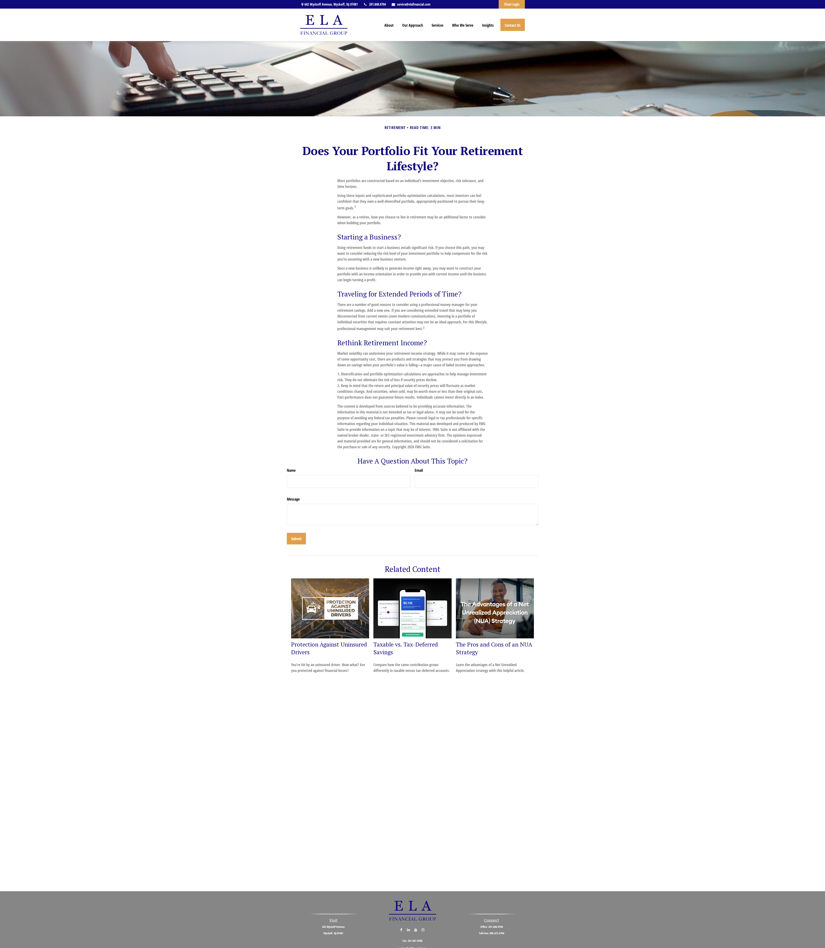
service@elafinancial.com (413, 4)
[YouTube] (416, 930)
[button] (389, 24)
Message (293, 499)
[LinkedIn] (408, 930)
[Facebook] (401, 930)
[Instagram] (423, 930)
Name (291, 470)
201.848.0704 (377, 4)
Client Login (511, 4)
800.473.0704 (497, 933)
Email (419, 470)
